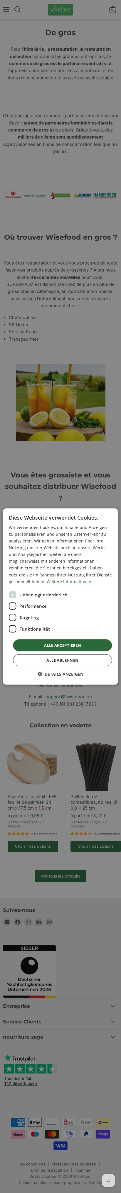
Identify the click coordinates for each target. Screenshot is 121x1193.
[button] (60, 674)
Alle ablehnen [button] (62, 660)
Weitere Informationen (69, 581)
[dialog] (60, 596)
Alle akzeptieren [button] (62, 645)
